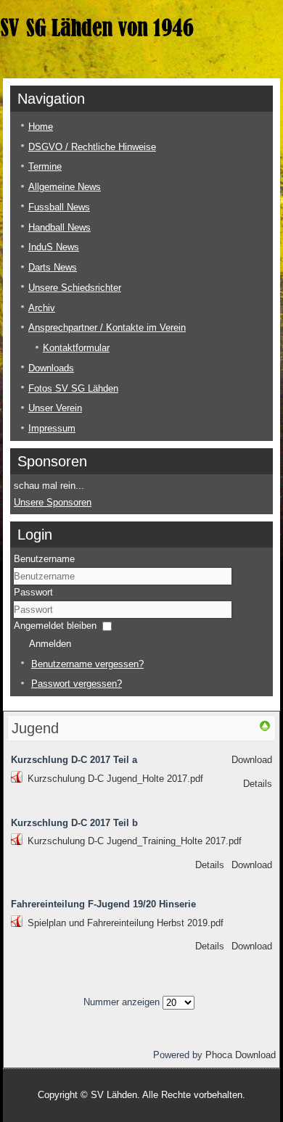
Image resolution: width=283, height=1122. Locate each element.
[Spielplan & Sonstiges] (265, 728)
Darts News (52, 267)
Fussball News (59, 207)
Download (251, 759)
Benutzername (44, 558)
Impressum (51, 428)
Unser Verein (55, 408)
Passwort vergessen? (76, 683)
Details (257, 783)
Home (40, 126)
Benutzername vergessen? (87, 664)
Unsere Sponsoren (52, 502)
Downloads (51, 368)
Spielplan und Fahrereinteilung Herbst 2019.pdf (125, 922)
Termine (45, 166)
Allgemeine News (64, 186)
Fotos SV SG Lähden (73, 388)
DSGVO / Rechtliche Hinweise (92, 146)
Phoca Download (240, 1054)
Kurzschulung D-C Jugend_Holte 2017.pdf (115, 778)
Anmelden (50, 643)
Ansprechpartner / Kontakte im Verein (107, 327)
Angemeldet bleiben (55, 625)
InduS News (53, 247)
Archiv (41, 307)
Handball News (59, 227)
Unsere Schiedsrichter (74, 287)
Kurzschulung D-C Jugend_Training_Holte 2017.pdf (135, 841)
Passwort (33, 592)
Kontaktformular (76, 347)
